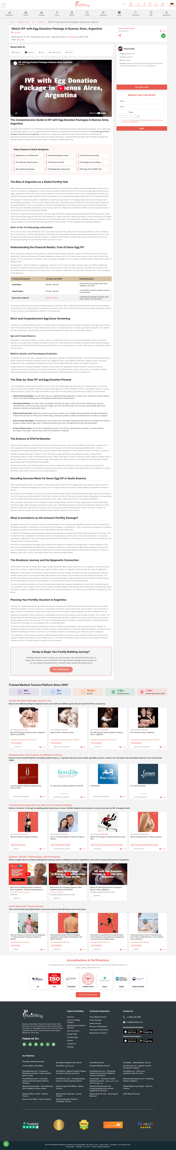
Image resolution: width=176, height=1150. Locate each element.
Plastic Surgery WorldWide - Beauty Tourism (70, 1087)
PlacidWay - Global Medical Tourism (137, 1063)
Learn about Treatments (99, 1030)
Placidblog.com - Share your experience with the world (134, 1072)
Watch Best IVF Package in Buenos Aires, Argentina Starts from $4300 (66, 888)
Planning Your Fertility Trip (91, 169)
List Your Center (73, 1031)
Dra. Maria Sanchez (138, 786)
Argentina (41, 22)
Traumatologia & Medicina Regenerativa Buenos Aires (25, 787)
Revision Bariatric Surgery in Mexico (24, 837)
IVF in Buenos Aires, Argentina (142, 732)
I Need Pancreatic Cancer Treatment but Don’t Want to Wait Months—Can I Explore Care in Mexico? (146, 937)
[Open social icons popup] (119, 35)
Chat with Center (142, 87)
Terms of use (135, 120)
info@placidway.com (135, 1022)
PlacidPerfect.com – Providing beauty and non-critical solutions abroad (70, 1080)
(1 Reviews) (143, 793)
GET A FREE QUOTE (61, 669)
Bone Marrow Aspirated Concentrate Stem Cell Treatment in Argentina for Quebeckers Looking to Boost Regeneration (107, 937)
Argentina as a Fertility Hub (27, 155)
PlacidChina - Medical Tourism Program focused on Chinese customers (71, 1072)
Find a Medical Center (98, 1017)
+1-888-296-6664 (134, 1017)
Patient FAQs (72, 1034)
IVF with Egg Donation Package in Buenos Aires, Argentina (106, 733)
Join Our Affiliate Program (73, 1021)
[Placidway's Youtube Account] (36, 1044)
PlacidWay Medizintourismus (33, 1062)
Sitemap (70, 1047)
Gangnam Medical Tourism (100, 1066)
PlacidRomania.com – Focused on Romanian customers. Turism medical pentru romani (36, 1073)
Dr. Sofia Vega (72, 37)
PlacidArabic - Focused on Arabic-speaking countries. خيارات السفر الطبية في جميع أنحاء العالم (104, 1081)
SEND (142, 128)
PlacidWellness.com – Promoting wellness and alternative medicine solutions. (35, 1081)
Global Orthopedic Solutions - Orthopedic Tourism (67, 1100)
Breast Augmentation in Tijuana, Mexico (146, 837)
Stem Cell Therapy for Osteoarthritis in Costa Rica (107, 838)
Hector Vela (20, 39)
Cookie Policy (133, 122)
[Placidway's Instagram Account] (48, 1044)
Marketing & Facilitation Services (76, 1027)
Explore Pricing (95, 1023)
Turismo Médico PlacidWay (32, 1066)
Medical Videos (23, 22)
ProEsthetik (94, 786)
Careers (70, 1040)
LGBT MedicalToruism (131, 1094)
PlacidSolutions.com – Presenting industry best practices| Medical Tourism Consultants (102, 1073)
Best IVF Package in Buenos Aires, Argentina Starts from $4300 (27, 733)
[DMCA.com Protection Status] (84, 1125)
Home (11, 22)
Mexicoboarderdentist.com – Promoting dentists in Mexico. (138, 1080)
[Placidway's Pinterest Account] (42, 1044)
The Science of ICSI (56, 162)
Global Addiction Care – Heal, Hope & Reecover (104, 1095)
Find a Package (95, 1020)
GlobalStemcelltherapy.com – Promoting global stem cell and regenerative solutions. (101, 1088)
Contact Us (71, 1044)
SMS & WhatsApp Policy (149, 120)
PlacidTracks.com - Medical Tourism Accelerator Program (137, 1067)
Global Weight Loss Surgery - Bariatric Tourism (138, 1087)
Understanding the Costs (58, 155)
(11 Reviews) (63, 793)
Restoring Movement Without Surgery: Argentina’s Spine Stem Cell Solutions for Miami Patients (66, 937)
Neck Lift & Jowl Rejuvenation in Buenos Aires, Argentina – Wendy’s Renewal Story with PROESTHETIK (26, 888)
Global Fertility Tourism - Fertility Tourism (35, 1095)
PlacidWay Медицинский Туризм (69, 1063)
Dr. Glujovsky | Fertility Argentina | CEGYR (66, 786)
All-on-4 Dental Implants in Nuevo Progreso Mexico (67, 838)
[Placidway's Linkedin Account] (54, 1044)
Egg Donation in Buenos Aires (62, 732)
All (33, 22)
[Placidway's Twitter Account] (30, 1044)
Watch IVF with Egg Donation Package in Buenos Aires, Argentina (106, 888)
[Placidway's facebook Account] (24, 1044)
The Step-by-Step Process (27, 162)
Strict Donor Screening (89, 155)
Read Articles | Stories (98, 1033)
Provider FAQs (72, 1037)
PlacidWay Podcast (97, 1063)
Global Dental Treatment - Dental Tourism (68, 1095)
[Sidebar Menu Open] (3, 4)
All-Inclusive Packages (25, 169)
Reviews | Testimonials (98, 1026)
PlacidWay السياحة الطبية (65, 1066)
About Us (70, 1017)
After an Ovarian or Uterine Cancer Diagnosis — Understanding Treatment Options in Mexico (27, 937)
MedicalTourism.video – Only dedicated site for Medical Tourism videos (37, 1087)
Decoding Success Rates (90, 162)
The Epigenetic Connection (59, 169)
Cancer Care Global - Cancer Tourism (36, 1099)
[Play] (163, 36)
